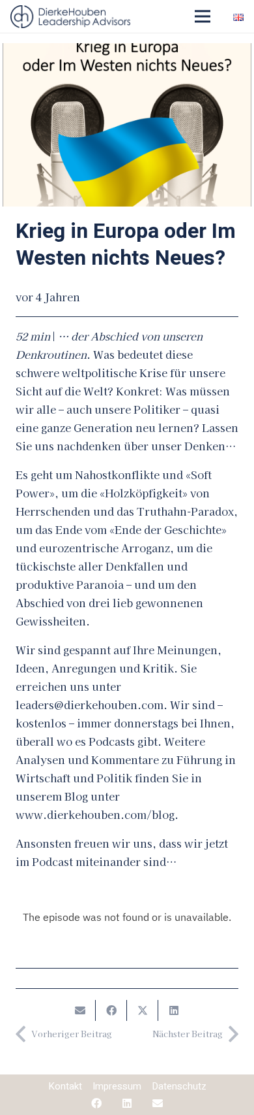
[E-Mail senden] (80, 1010)
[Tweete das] (142, 1010)
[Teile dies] (111, 1010)
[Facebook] (96, 1103)
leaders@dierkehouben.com (89, 704)
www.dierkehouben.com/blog (95, 814)
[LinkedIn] (127, 1103)
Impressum (116, 1086)
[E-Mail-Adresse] (157, 1103)
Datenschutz (179, 1086)
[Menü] (202, 16)
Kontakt (65, 1086)
